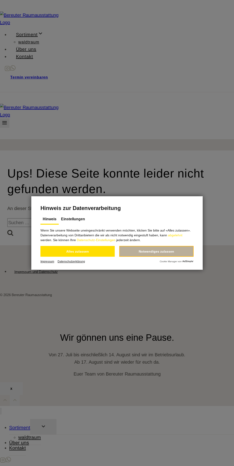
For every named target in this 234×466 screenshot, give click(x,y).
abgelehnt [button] (175, 235)
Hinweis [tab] (49, 219)
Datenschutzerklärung (71, 261)
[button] (77, 251)
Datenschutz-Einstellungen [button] (96, 240)
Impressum (47, 261)
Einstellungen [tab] (73, 219)
